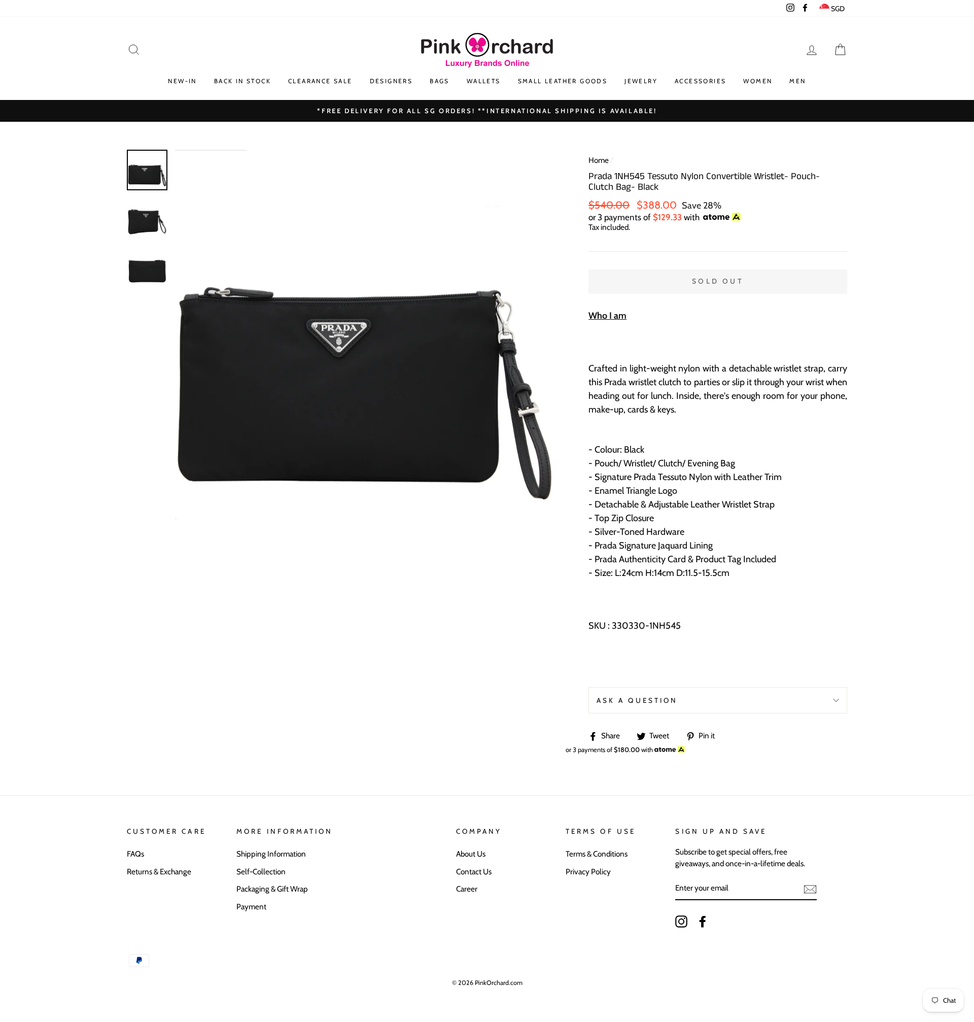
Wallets (484, 81)
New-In (182, 81)
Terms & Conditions (597, 854)
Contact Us (474, 871)
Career (466, 889)
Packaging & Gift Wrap (272, 889)
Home (598, 160)
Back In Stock (242, 81)
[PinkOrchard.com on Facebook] (703, 921)
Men (797, 81)
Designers (391, 81)
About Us (470, 854)
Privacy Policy (588, 871)
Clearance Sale (320, 81)
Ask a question (637, 700)
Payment (251, 906)
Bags (439, 81)
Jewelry (640, 81)
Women (757, 81)
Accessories (700, 81)
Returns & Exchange (159, 871)
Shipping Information (271, 854)
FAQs (135, 854)
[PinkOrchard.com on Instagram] (681, 921)
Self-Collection (261, 871)
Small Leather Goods (563, 81)
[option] (365, 340)
